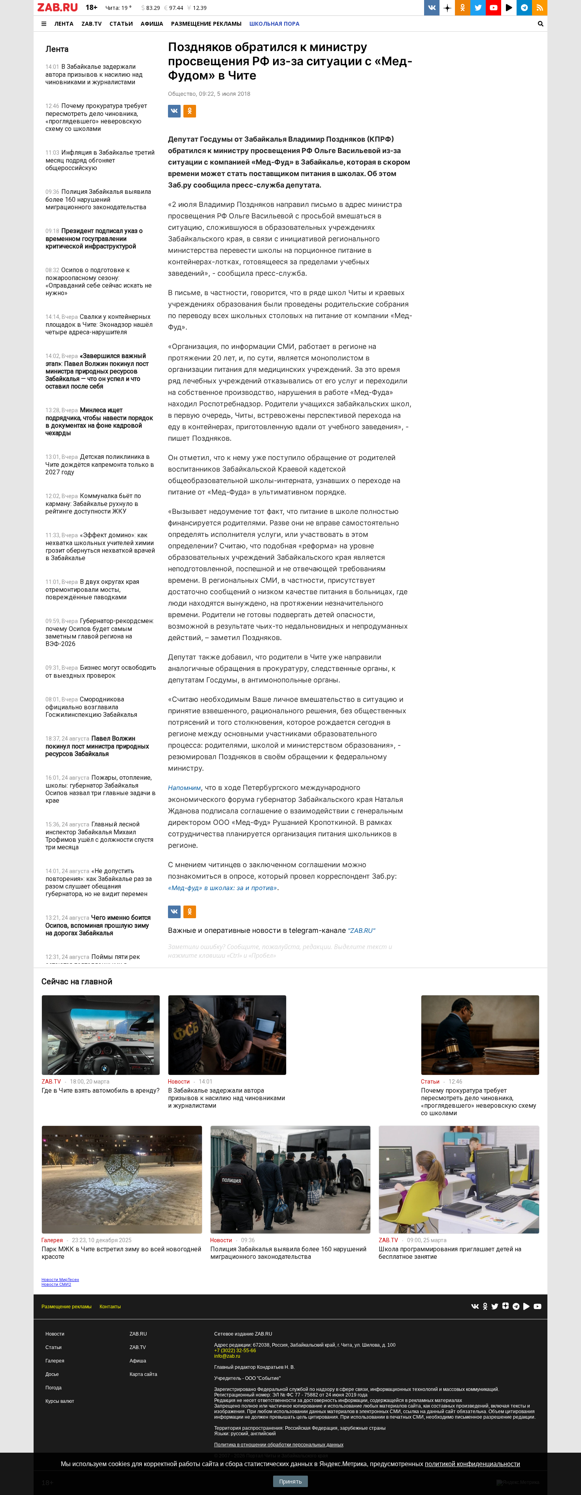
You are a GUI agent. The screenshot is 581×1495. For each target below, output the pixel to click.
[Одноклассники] (485, 1307)
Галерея (54, 1361)
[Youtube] (537, 1307)
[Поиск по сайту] (425, 23)
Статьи (121, 23)
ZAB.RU (138, 1334)
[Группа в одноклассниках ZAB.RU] (462, 7)
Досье (52, 1374)
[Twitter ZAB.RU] (478, 7)
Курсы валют (59, 1401)
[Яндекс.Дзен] (505, 1306)
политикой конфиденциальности (472, 1464)
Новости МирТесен (60, 1279)
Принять (290, 1481)
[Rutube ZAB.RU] (509, 7)
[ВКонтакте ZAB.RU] (432, 7)
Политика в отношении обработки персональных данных (278, 1445)
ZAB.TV (91, 23)
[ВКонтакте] (475, 1307)
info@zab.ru (227, 1356)
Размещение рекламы (67, 1306)
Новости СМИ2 (56, 1284)
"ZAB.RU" (361, 930)
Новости (54, 1334)
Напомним (184, 788)
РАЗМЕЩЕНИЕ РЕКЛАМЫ (206, 23)
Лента (64, 23)
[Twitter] (494, 1307)
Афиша (152, 23)
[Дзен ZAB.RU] (447, 7)
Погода (53, 1388)
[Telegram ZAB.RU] (524, 7)
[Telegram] (516, 1307)
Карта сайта (143, 1374)
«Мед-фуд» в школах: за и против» (222, 888)
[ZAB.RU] (57, 10)
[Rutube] (526, 1307)
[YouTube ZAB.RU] (493, 7)
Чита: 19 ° (119, 7)
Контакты (110, 1306)
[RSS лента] (539, 7)
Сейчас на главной (77, 981)
